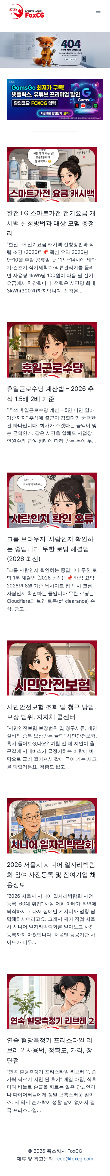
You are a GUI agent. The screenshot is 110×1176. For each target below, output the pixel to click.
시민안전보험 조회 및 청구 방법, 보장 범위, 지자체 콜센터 (51, 711)
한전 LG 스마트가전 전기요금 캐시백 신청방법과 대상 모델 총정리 (51, 223)
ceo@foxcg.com (75, 1159)
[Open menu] (98, 11)
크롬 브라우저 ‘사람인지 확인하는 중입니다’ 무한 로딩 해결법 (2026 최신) (50, 549)
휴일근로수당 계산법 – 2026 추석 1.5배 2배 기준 (50, 393)
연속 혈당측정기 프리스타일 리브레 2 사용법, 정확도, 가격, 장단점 (50, 1050)
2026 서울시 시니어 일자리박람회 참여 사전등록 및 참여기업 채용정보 (51, 874)
